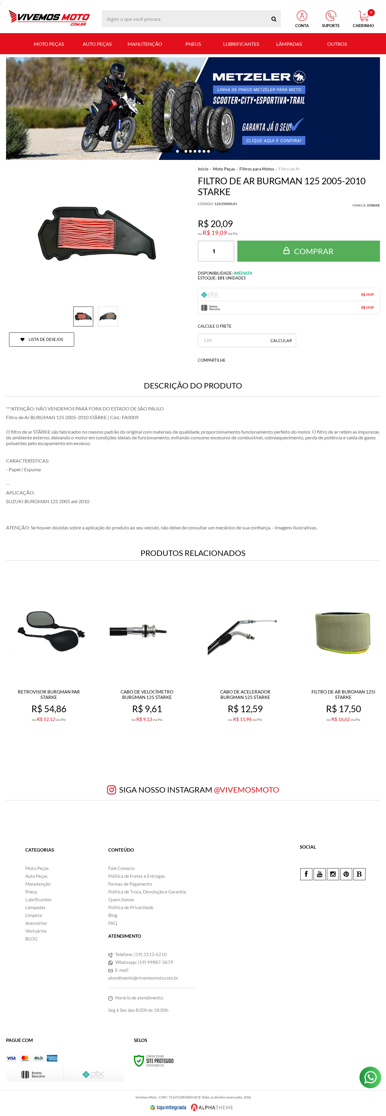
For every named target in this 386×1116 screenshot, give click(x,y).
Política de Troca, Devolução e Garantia (147, 891)
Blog (112, 915)
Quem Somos (121, 899)
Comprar (313, 251)
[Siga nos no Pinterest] (346, 874)
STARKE (373, 205)
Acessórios (36, 923)
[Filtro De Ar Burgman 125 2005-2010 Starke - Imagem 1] (83, 316)
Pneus (31, 891)
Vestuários (36, 931)
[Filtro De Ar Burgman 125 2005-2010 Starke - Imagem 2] (108, 316)
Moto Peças (224, 168)
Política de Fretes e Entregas (136, 876)
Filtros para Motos (256, 168)
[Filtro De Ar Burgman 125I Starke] (343, 665)
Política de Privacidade (130, 907)
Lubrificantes (38, 899)
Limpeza (33, 915)
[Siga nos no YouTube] (320, 874)
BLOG (31, 938)
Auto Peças (36, 876)
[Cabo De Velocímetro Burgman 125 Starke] (147, 665)
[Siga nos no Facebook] (306, 874)
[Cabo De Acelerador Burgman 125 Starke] (245, 665)
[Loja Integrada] (168, 1107)
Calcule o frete (215, 326)
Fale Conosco (121, 868)
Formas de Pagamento (130, 884)
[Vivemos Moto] (49, 19)
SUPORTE (331, 25)
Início (203, 168)
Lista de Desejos (45, 339)
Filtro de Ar (289, 168)
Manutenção (37, 884)
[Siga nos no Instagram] (333, 874)
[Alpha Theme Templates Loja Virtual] (212, 1107)
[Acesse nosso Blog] (359, 874)
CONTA (302, 25)
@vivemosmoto (246, 789)
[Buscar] (274, 19)
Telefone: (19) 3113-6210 (140, 954)
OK (281, 340)
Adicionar (61, 746)
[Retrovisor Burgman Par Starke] (48, 665)
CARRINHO (363, 19)
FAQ (112, 923)
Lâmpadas (35, 907)
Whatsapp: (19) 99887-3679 (143, 962)
